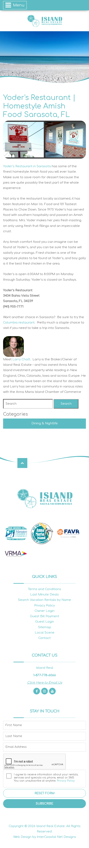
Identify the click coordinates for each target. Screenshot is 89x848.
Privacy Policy (44, 605)
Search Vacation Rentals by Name (44, 600)
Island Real (44, 20)
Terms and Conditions (44, 589)
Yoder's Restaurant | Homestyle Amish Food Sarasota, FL (39, 106)
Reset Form (44, 793)
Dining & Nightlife (44, 423)
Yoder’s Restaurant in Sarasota (27, 166)
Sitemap (44, 627)
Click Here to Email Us (44, 682)
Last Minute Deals (44, 594)
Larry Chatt (21, 359)
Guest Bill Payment (44, 616)
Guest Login (44, 621)
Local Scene (44, 632)
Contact (44, 638)
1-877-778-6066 (44, 675)
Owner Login (44, 611)
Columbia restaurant (19, 322)
